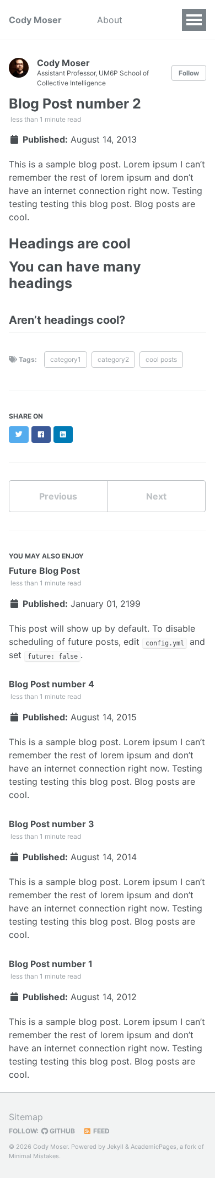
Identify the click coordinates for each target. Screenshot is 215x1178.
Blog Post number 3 (51, 823)
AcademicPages (153, 1146)
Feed (101, 1131)
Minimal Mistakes (34, 1156)
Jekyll (115, 1146)
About (109, 19)
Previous (58, 496)
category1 (65, 359)
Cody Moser (35, 19)
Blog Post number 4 (51, 684)
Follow (189, 73)
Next (156, 496)
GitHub (61, 1131)
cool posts (161, 359)
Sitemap (26, 1116)
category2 (113, 359)
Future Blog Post (44, 570)
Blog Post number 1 (51, 963)
